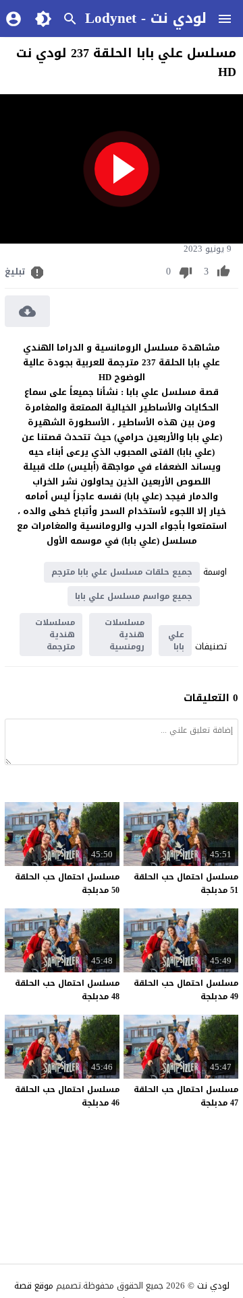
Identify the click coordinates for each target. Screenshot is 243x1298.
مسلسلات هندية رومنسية (124, 634)
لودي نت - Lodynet (146, 18)
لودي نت (213, 1285)
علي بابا (176, 640)
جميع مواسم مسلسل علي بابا (133, 596)
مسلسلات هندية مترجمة (55, 634)
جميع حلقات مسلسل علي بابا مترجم (121, 572)
